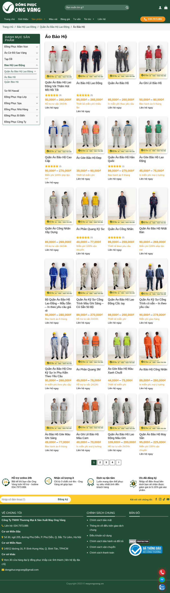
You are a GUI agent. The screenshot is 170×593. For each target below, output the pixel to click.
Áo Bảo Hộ (10, 77)
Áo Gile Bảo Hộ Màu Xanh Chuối (120, 370)
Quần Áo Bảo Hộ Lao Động (54, 26)
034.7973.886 (155, 19)
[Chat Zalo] (140, 587)
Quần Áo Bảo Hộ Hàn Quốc (121, 159)
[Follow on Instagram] (160, 499)
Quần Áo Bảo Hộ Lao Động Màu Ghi (121, 436)
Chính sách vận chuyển (102, 547)
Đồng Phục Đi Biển (14, 115)
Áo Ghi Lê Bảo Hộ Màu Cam (87, 436)
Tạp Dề (8, 59)
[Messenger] (140, 579)
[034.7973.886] (140, 572)
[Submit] (127, 7)
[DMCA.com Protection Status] (139, 541)
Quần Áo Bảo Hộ (118, 83)
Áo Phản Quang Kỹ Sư (90, 229)
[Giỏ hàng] (166, 7)
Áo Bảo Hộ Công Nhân (153, 369)
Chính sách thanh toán (102, 552)
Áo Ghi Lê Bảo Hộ (150, 83)
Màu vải (53, 19)
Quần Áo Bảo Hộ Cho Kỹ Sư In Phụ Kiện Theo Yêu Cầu (58, 372)
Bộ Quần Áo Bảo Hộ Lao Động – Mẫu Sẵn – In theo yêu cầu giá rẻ (58, 305)
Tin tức (87, 19)
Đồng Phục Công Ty (15, 121)
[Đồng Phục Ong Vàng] (31, 7)
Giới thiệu (23, 19)
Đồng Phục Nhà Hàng (16, 109)
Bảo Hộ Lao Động (26, 26)
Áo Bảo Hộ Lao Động (89, 83)
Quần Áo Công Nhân (120, 229)
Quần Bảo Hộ (11, 82)
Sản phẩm (37, 19)
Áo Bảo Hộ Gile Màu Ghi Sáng (57, 436)
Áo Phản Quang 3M (88, 369)
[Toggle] (37, 47)
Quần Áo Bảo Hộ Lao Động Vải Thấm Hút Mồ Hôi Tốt (58, 86)
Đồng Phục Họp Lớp (15, 96)
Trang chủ (9, 19)
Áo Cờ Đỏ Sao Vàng (15, 52)
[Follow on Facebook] (156, 499)
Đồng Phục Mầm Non (16, 46)
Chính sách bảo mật (101, 520)
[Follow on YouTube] (168, 499)
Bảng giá (65, 19)
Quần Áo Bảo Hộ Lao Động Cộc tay (121, 301)
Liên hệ (102, 19)
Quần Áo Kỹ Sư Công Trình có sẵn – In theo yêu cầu (152, 303)
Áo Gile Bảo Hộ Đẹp (88, 157)
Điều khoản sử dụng (101, 535)
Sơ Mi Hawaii (11, 90)
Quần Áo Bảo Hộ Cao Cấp (58, 159)
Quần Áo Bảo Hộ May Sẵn (152, 436)
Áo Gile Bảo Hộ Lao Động (151, 159)
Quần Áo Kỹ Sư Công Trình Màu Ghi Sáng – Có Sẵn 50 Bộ (89, 303)
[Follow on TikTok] (164, 499)
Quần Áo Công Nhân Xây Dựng (57, 230)
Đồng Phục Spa (12, 103)
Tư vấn (77, 19)
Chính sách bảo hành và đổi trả (107, 541)
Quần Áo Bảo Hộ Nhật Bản (153, 230)
